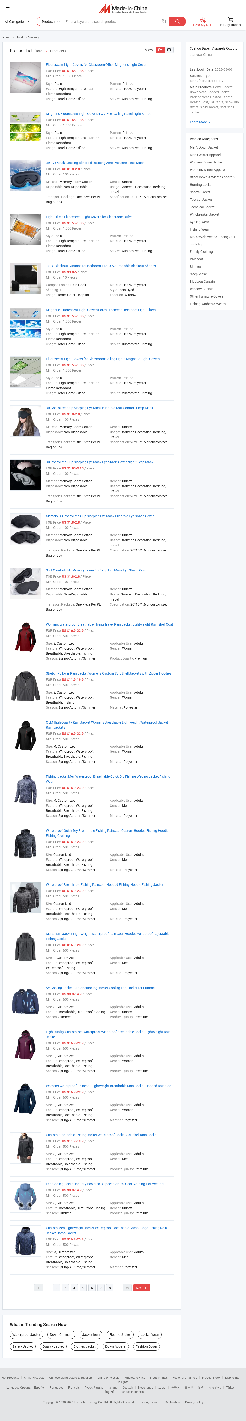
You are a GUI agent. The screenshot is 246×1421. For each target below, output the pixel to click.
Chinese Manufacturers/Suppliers (70, 1377)
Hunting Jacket (201, 184)
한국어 (175, 1387)
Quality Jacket (53, 1346)
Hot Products (10, 1377)
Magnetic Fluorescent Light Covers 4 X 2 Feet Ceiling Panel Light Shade (98, 113)
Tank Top (196, 244)
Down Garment (61, 1334)
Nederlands (145, 1387)
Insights (123, 1382)
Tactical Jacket (201, 199)
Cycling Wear (199, 221)
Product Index (211, 1377)
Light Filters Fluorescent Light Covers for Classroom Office (89, 216)
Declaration (172, 1402)
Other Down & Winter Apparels (212, 177)
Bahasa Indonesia (132, 1392)
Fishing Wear (199, 229)
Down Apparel (115, 1346)
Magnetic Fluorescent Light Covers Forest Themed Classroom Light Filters (101, 309)
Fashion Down (146, 1346)
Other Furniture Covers (207, 296)
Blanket (195, 266)
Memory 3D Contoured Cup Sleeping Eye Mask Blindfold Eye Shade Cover (100, 516)
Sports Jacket (200, 192)
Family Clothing (201, 251)
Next (142, 1287)
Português (56, 1387)
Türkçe (230, 1387)
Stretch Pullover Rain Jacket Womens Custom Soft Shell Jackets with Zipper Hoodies (108, 673)
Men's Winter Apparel (205, 154)
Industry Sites (159, 1377)
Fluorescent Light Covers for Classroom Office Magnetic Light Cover (96, 64)
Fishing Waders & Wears (208, 303)
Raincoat (196, 259)
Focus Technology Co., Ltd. (91, 1402)
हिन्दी (201, 1387)
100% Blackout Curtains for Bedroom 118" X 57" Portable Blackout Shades (101, 265)
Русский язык (94, 1387)
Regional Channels (185, 1377)
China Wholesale (108, 1377)
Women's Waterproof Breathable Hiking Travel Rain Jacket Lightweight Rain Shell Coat (109, 624)
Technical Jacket (202, 207)
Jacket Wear (150, 1334)
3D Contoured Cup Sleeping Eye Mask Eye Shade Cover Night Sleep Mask (99, 462)
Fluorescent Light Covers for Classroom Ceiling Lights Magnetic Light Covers (103, 359)
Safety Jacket (22, 1346)
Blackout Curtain (202, 281)
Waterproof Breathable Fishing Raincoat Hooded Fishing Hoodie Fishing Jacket (104, 884)
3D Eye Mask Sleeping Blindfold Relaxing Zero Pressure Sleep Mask (95, 162)
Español (39, 1387)
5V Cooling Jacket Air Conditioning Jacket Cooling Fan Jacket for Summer (101, 987)
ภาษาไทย (215, 1387)
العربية (162, 1387)
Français (74, 1387)
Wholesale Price (134, 1377)
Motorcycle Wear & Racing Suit (212, 236)
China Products (34, 1377)
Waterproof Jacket (26, 1334)
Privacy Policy (194, 1402)
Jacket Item (91, 1334)
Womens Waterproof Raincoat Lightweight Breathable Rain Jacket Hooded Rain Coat (109, 1085)
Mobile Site (232, 1377)
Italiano (112, 1387)
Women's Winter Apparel (207, 169)
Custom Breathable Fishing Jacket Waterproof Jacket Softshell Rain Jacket (102, 1135)
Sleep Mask (198, 274)
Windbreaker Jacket (204, 214)
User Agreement (150, 1402)
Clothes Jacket (85, 1346)
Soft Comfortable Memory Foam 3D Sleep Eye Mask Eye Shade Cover (97, 570)
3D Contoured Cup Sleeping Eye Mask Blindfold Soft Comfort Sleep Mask (99, 408)
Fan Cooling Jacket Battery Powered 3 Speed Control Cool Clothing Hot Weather (105, 1184)
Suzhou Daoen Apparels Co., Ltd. (214, 48)
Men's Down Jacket (204, 147)
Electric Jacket (120, 1334)
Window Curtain (202, 289)
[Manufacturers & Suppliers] (123, 8)
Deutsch (128, 1387)
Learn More (200, 122)
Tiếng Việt (109, 1392)
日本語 (189, 1387)
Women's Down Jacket (206, 162)
